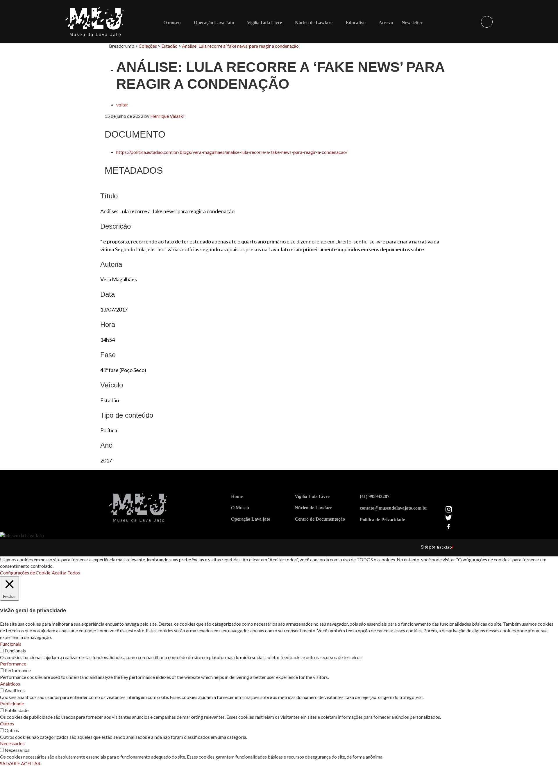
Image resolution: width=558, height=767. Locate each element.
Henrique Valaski (167, 116)
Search (487, 22)
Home (237, 496)
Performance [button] (13, 663)
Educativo (356, 22)
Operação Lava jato (250, 519)
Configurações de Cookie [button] (25, 572)
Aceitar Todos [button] (66, 572)
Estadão (169, 46)
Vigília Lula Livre (264, 22)
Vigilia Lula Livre (312, 496)
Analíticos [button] (10, 683)
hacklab (444, 546)
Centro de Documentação (320, 519)
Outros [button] (7, 723)
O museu (172, 22)
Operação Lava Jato (214, 22)
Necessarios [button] (12, 743)
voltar (122, 104)
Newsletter (412, 22)
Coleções (148, 46)
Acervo (386, 22)
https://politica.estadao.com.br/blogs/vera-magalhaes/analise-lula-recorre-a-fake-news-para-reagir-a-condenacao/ (232, 152)
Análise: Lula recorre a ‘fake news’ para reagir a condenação (240, 46)
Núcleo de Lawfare (313, 22)
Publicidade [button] (12, 703)
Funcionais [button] (10, 644)
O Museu (240, 507)
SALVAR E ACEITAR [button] (20, 763)
